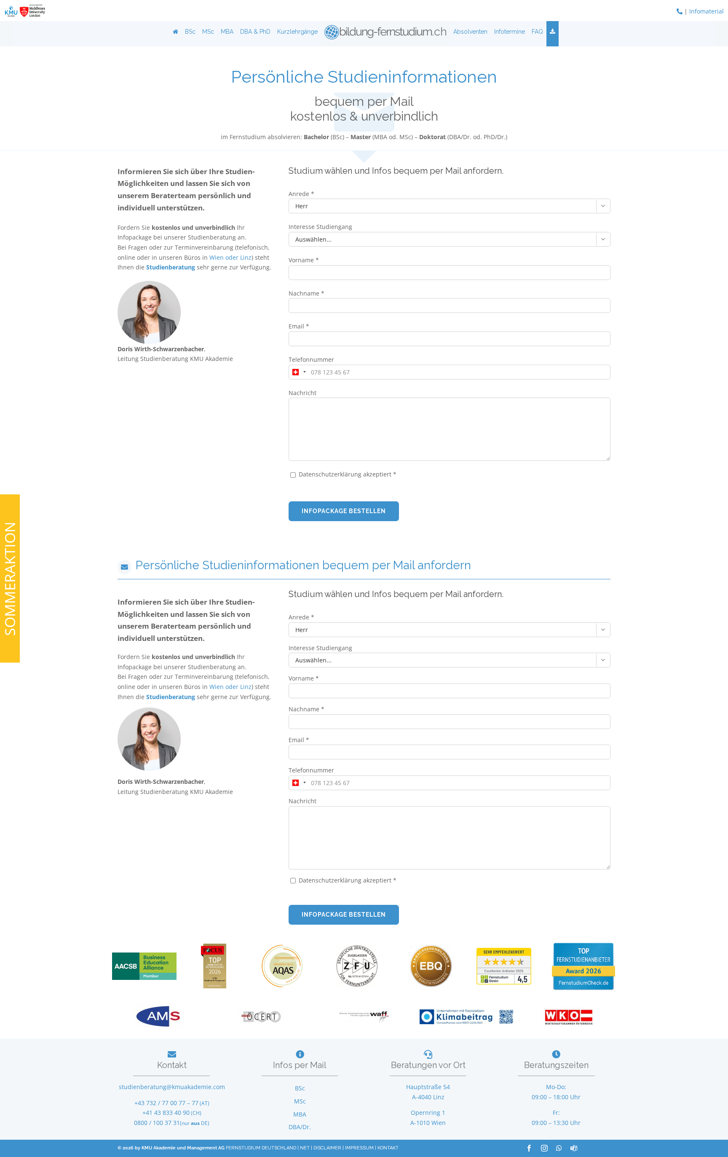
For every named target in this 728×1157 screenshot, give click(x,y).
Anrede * (301, 194)
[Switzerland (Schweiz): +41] (298, 372)
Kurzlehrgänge (297, 31)
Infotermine (509, 31)
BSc (190, 31)
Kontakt (172, 1065)
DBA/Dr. (300, 1127)
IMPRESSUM (359, 1148)
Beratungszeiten (556, 1065)
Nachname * (306, 293)
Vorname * (304, 260)
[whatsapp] (559, 1148)
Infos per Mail (300, 1065)
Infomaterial (706, 11)
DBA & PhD (255, 31)
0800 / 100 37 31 (157, 1123)
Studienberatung (171, 267)
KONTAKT (388, 1148)
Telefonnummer (311, 359)
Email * (299, 326)
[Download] (552, 31)
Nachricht (302, 393)
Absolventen (470, 31)
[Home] (175, 31)
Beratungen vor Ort (428, 1065)
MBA (227, 31)
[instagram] (544, 1148)
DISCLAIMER (327, 1148)
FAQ (537, 31)
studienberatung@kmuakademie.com (172, 1087)
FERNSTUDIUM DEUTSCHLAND (261, 1148)
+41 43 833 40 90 (166, 1113)
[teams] (573, 1148)
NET (305, 1148)
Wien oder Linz (230, 257)
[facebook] (529, 1148)
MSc (208, 31)
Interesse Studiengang (320, 227)
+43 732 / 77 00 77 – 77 (166, 1103)
